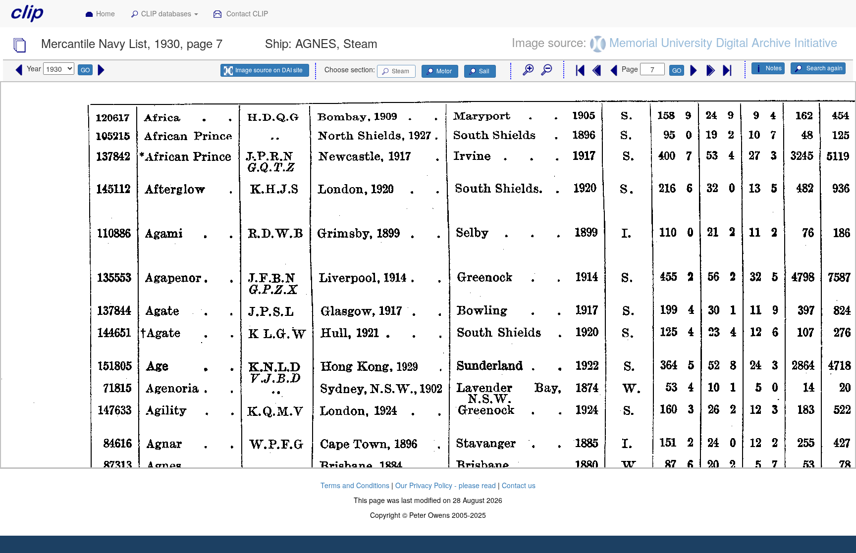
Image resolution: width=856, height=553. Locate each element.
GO (85, 69)
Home (105, 13)
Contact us (518, 485)
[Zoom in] (527, 70)
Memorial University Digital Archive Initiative (723, 41)
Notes (774, 67)
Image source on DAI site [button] (269, 69)
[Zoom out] (545, 70)
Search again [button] (824, 67)
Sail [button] (484, 70)
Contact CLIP (246, 13)
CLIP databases (167, 13)
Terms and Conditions (355, 485)
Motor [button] (444, 70)
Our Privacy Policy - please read (445, 485)
